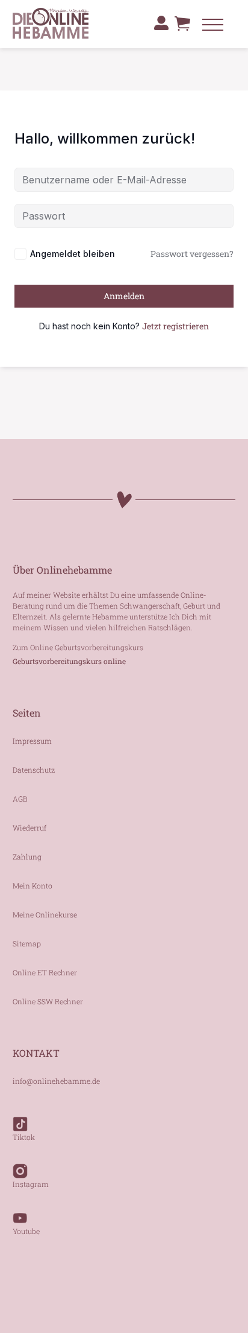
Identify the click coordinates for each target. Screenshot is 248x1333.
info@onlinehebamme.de (56, 1081)
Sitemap (27, 943)
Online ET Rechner (45, 972)
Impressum (32, 741)
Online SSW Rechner (48, 1001)
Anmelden (124, 296)
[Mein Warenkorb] (182, 29)
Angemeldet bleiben (72, 254)
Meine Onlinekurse (45, 914)
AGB (20, 798)
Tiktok (24, 1137)
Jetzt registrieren (175, 326)
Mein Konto (32, 885)
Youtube (26, 1231)
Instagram (31, 1184)
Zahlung (27, 856)
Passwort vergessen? (192, 253)
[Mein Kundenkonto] (161, 23)
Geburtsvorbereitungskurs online (69, 661)
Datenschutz (34, 769)
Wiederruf (29, 827)
